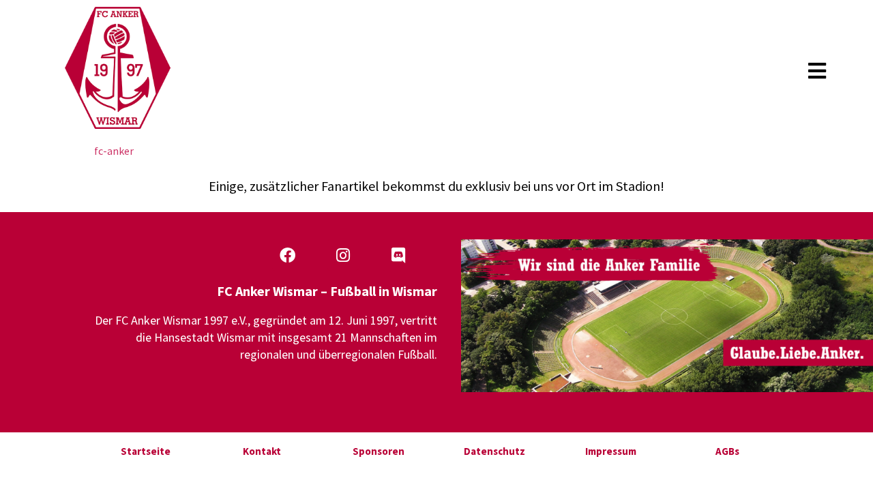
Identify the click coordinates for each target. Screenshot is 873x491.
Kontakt (262, 451)
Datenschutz (494, 451)
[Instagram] (343, 255)
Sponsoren (378, 451)
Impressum (610, 451)
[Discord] (398, 255)
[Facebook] (288, 255)
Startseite (146, 451)
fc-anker (114, 151)
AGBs (727, 451)
